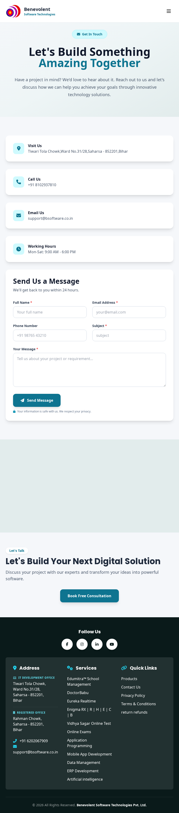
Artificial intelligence (85, 779)
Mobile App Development (89, 754)
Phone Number (25, 326)
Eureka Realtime (81, 701)
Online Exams (79, 731)
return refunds (134, 712)
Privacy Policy (133, 695)
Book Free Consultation (89, 595)
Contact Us (131, 687)
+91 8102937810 (42, 184)
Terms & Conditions (138, 703)
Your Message (25, 349)
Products (129, 678)
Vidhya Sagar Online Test (89, 723)
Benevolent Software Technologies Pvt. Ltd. (112, 805)
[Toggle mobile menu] (168, 11)
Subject (99, 326)
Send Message (39, 400)
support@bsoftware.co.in (50, 218)
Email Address (105, 302)
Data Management (83, 762)
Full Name (22, 302)
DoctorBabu (78, 692)
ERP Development (83, 770)
